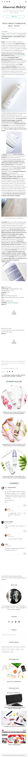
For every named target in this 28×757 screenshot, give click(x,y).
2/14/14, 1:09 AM (8, 545)
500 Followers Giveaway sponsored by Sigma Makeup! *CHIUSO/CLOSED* (14, 708)
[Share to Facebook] (7, 372)
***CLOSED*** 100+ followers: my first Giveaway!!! (14, 726)
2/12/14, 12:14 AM (8, 489)
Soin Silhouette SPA (19, 55)
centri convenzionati (12, 302)
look (12, 651)
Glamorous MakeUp (14, 7)
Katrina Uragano (9, 521)
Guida (12, 649)
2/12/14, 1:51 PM (11, 510)
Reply (25, 505)
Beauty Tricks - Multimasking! (14, 681)
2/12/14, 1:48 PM (8, 523)
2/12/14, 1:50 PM (11, 536)
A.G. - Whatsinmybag (10, 487)
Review (23, 375)
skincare (19, 376)
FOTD (8, 649)
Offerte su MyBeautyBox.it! (14, 744)
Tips (22, 649)
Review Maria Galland (8, 376)
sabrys (6, 544)
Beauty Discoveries (7, 646)
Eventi (4, 649)
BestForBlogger (22, 755)
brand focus (5, 651)
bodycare (7, 375)
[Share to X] (10, 372)
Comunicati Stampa (19, 646)
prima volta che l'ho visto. (11, 35)
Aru (9, 509)
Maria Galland (15, 375)
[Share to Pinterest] (12, 372)
